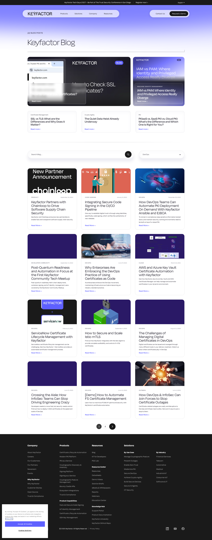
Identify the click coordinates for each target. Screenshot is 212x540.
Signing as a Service (68, 475)
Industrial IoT (161, 473)
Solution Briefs (98, 483)
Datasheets (96, 475)
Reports (95, 492)
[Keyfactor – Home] (40, 13)
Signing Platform (66, 471)
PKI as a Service (66, 461)
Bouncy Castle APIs (67, 486)
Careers (30, 456)
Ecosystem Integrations (69, 490)
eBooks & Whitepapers (101, 488)
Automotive (161, 465)
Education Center (99, 500)
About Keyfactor (34, 452)
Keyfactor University (100, 519)
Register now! (141, 2)
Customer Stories (34, 488)
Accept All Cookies (25, 524)
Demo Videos (97, 479)
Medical (159, 469)
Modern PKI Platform (68, 456)
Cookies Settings (25, 530)
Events (30, 473)
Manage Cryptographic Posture (136, 456)
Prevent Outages (131, 461)
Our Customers (33, 461)
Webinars (95, 496)
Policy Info (9, 519)
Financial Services (163, 456)
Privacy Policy (95, 529)
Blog (93, 452)
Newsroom (31, 469)
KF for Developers (99, 456)
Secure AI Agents (131, 486)
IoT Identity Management (70, 509)
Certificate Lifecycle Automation (73, 452)
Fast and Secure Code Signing (72, 505)
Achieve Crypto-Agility (133, 477)
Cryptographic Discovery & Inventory (70, 466)
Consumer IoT (161, 477)
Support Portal (98, 510)
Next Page (112, 426)
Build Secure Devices (132, 481)
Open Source (32, 492)
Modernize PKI (130, 469)
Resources (108, 13)
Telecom (159, 461)
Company (93, 13)
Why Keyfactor (33, 483)
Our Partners (32, 465)
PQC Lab (95, 461)
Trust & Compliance (35, 496)
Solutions (78, 13)
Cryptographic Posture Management (69, 481)
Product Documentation (102, 515)
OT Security (129, 490)
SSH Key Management (69, 517)
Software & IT (161, 481)
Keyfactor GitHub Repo (101, 523)
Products (64, 13)
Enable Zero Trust (131, 465)
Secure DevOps (130, 473)
